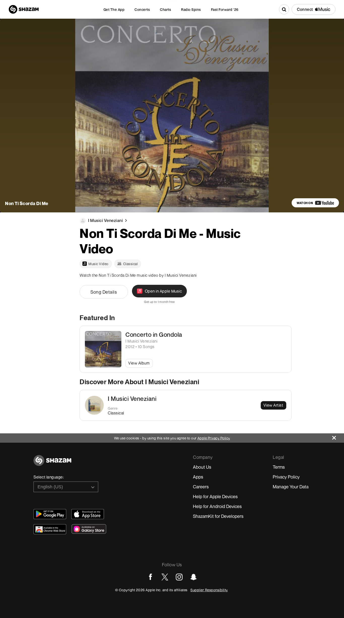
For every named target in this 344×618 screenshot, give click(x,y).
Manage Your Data (290, 486)
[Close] (338, 436)
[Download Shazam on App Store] (87, 514)
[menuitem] (114, 9)
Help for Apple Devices (215, 496)
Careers (201, 486)
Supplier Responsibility (209, 590)
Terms (279, 467)
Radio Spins (191, 9)
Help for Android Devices (217, 506)
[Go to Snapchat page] (193, 577)
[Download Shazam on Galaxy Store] (89, 529)
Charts (165, 9)
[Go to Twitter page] (164, 577)
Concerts (142, 9)
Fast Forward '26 (224, 9)
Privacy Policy (286, 477)
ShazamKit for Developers (218, 516)
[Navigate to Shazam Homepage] (24, 9)
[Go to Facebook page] (150, 577)
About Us (202, 467)
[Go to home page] (52, 463)
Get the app (114, 9)
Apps (198, 477)
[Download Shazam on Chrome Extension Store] (49, 529)
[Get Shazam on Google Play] (49, 514)
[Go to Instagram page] (179, 577)
